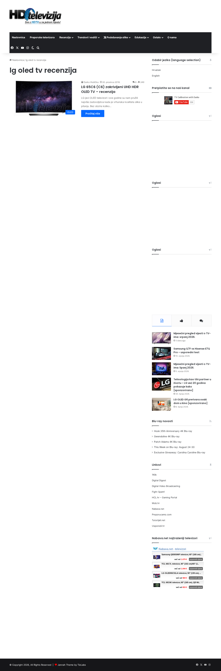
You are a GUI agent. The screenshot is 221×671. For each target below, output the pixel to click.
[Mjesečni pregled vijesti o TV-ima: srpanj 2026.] (161, 338)
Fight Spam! (158, 491)
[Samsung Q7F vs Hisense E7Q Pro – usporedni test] (161, 353)
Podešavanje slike (117, 37)
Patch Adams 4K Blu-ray (167, 441)
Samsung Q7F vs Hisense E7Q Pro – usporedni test (192, 350)
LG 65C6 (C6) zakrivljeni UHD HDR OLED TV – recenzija (110, 89)
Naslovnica (18, 37)
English (156, 75)
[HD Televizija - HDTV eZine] (35, 16)
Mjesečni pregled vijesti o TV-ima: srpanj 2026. (192, 335)
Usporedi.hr (158, 525)
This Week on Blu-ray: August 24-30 (174, 447)
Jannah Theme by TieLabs (72, 664)
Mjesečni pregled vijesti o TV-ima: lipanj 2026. (192, 365)
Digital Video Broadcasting (166, 486)
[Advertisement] (145, 11)
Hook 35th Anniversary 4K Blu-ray (173, 431)
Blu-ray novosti (162, 421)
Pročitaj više (92, 113)
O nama (171, 37)
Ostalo (157, 37)
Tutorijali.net (158, 520)
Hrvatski (156, 70)
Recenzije (65, 37)
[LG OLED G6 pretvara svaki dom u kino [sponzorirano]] (161, 404)
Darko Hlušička (91, 82)
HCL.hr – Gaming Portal (164, 497)
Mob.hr (156, 503)
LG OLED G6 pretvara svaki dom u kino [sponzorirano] (191, 401)
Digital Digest (159, 480)
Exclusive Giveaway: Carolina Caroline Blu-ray (179, 452)
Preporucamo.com (161, 514)
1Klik (154, 474)
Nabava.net (158, 508)
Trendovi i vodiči (87, 37)
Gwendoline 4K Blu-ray (167, 436)
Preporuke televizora (42, 37)
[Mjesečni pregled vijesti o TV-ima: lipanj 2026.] (161, 368)
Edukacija (140, 37)
